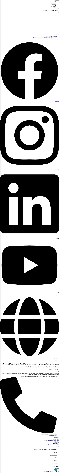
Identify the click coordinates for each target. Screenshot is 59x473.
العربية (55, 358)
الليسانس (54, 366)
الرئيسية (57, 366)
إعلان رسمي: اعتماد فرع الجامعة (53, 444)
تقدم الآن (57, 468)
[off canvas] (56, 360)
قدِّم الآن (57, 34)
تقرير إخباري (56, 442)
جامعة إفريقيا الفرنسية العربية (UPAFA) (51, 440)
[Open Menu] (58, 293)
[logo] (29, 8)
